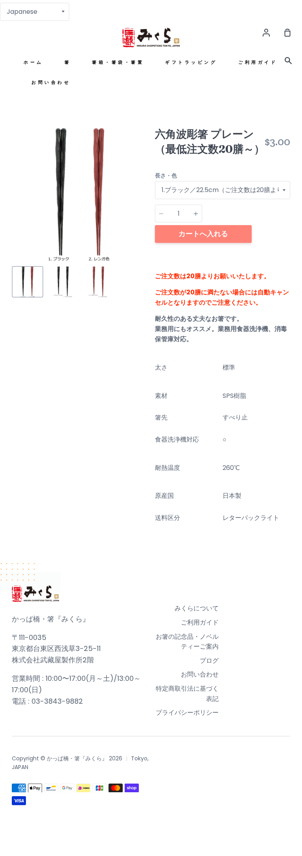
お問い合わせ (50, 82)
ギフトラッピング (191, 62)
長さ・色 (166, 175)
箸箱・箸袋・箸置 (118, 62)
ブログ (209, 660)
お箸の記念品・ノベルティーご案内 (187, 641)
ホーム (33, 62)
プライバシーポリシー (187, 712)
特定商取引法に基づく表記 (187, 693)
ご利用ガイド (257, 62)
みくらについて (197, 608)
